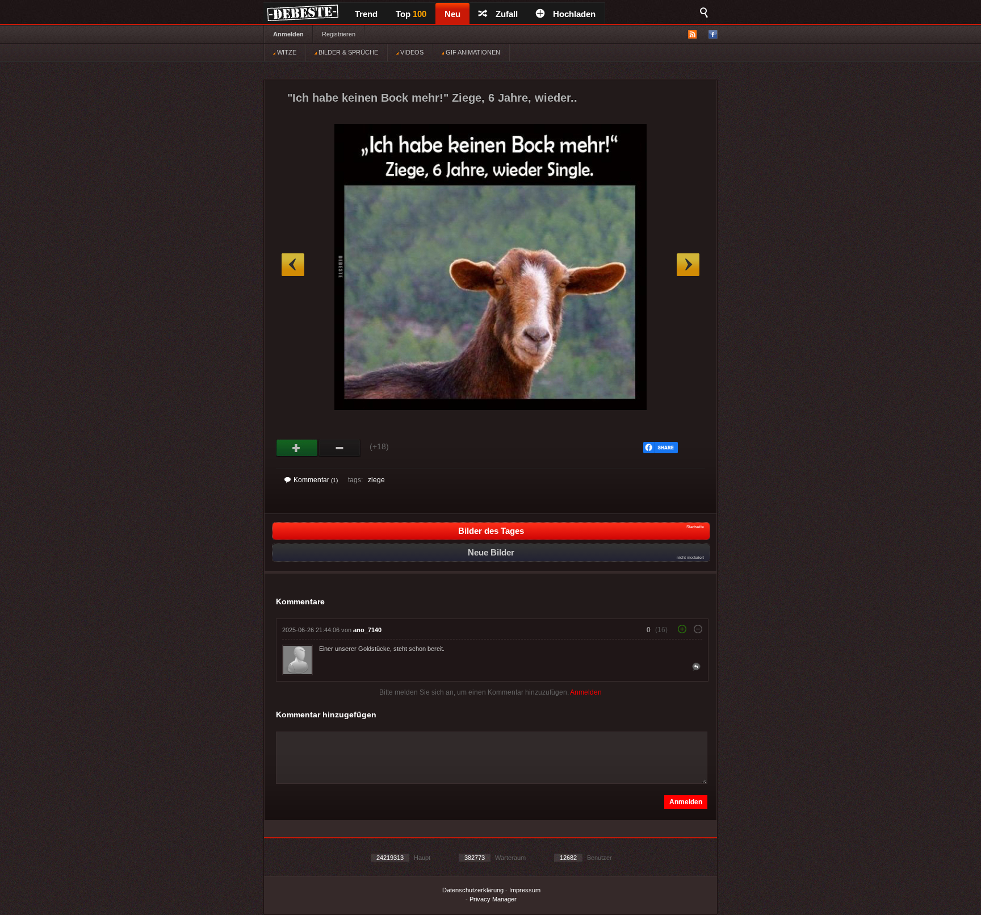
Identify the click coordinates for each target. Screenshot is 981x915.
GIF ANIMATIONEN (472, 52)
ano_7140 (367, 629)
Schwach (339, 448)
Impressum (524, 890)
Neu (452, 14)
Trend (366, 14)
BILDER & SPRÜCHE (347, 52)
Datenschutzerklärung (473, 890)
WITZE (285, 52)
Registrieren (338, 34)
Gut (297, 448)
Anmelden (288, 34)
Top (411, 14)
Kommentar (316, 480)
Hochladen (574, 14)
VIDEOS (411, 52)
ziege (376, 480)
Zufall (507, 14)
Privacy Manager (493, 899)
